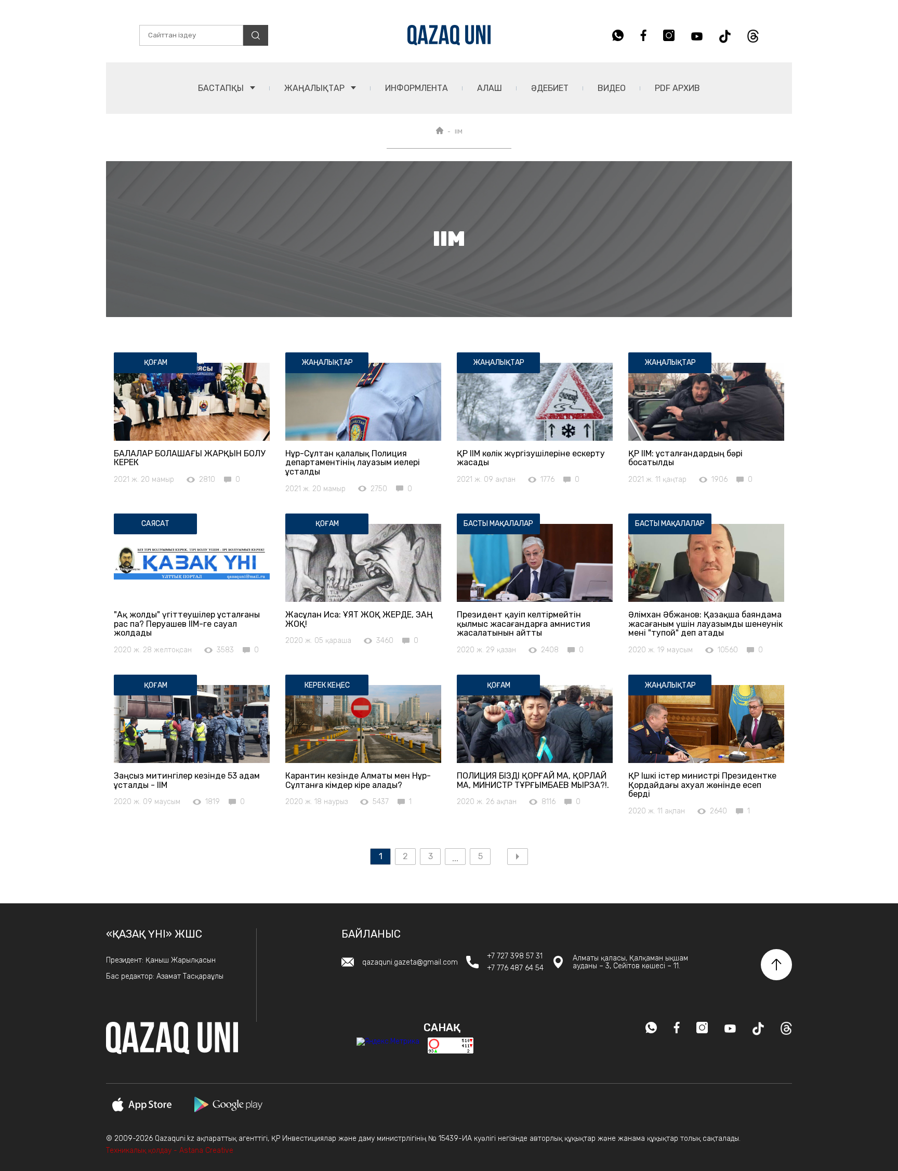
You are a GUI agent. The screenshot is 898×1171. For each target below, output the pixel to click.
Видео (612, 88)
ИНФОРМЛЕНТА (416, 88)
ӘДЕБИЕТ (550, 88)
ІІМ (459, 131)
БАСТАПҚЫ (222, 88)
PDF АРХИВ (677, 88)
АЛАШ (489, 88)
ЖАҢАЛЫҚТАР (315, 88)
